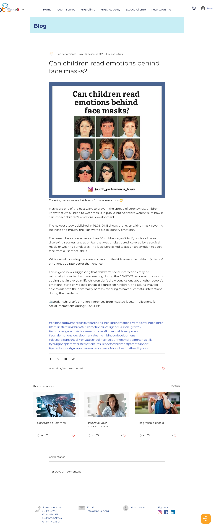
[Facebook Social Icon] (166, 512)
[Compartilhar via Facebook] (50, 358)
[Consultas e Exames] (56, 404)
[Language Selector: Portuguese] (19, 9)
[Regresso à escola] (157, 404)
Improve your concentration (98, 424)
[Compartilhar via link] (73, 358)
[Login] (202, 8)
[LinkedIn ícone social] (173, 512)
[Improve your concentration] (107, 404)
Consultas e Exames (51, 423)
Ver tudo (175, 386)
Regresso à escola (151, 423)
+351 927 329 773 (52, 518)
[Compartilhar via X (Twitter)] (58, 358)
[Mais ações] (163, 54)
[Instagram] (160, 512)
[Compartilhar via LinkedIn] (65, 358)
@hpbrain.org (100, 510)
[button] (194, 8)
